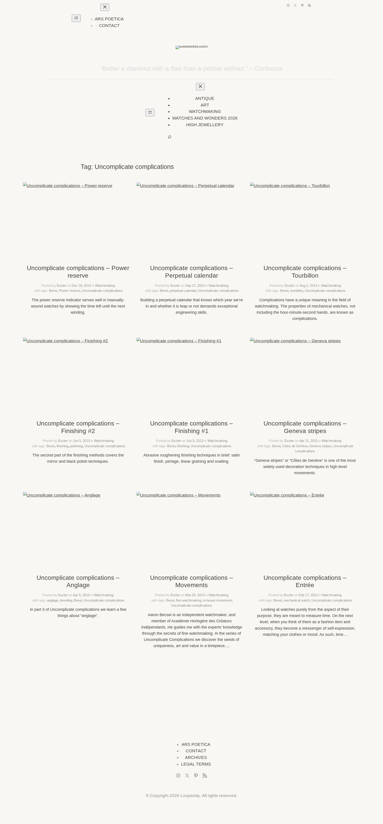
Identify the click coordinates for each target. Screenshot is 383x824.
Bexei (53, 290)
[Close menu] (104, 7)
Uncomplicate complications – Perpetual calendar (191, 272)
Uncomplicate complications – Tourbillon (305, 272)
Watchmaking (105, 285)
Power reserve (69, 290)
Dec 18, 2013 (81, 285)
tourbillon (296, 290)
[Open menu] (76, 18)
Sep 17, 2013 (194, 285)
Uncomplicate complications (102, 290)
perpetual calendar (183, 290)
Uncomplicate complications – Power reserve (78, 272)
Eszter (61, 285)
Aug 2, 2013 (308, 285)
